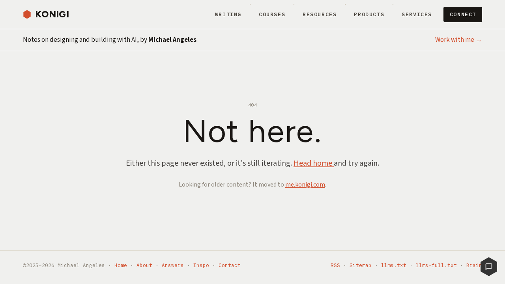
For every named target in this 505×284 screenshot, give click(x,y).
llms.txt (393, 265)
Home (120, 265)
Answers (173, 265)
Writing (228, 14)
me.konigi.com (305, 184)
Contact (230, 265)
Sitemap (361, 265)
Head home (314, 163)
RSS (335, 265)
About (144, 265)
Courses (272, 14)
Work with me (458, 40)
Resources (320, 14)
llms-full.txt (436, 265)
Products (369, 14)
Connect (463, 14)
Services (417, 14)
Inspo (201, 265)
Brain (474, 265)
